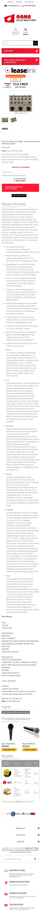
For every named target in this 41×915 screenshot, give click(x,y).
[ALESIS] (28, 813)
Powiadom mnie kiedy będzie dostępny (14, 175)
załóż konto (15, 34)
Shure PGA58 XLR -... (9, 744)
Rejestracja (19, 2)
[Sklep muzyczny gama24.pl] (20, 17)
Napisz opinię (6, 147)
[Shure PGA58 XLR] (11, 732)
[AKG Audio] (12, 813)
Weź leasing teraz (19, 195)
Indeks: (4, 151)
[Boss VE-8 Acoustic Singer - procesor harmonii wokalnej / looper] (5, 120)
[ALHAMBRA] (33, 813)
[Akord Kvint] (23, 813)
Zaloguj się (10, 2)
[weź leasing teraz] (20, 70)
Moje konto (20, 828)
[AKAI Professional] (7, 813)
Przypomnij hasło (29, 2)
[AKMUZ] (17, 813)
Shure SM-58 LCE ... (29, 744)
